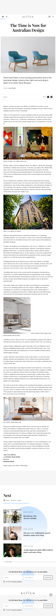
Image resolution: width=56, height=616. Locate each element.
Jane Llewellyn (12, 88)
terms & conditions (17, 581)
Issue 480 (30, 546)
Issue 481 (30, 512)
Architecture (13, 500)
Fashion (7, 500)
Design (5, 97)
